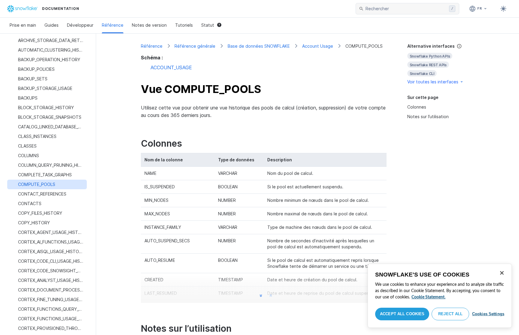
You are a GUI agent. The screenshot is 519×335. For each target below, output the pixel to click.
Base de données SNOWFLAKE (259, 46)
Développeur (80, 25)
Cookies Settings (488, 314)
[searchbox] (406, 8)
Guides (51, 25)
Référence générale (195, 46)
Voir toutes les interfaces (432, 81)
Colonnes (416, 106)
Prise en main (23, 25)
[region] (440, 296)
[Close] (501, 273)
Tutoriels (184, 25)
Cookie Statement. (428, 297)
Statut (207, 25)
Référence (112, 25)
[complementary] (441, 64)
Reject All (450, 314)
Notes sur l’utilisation (428, 116)
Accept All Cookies (402, 314)
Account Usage (317, 46)
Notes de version (149, 25)
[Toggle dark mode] (503, 9)
